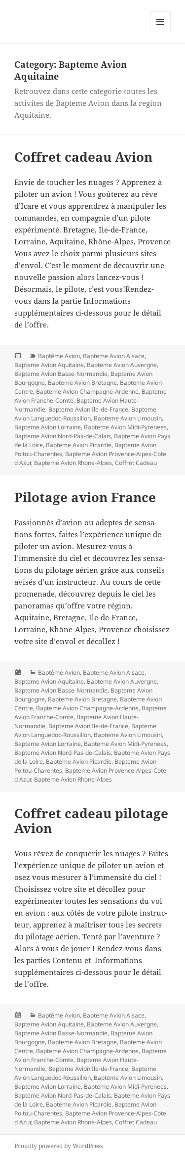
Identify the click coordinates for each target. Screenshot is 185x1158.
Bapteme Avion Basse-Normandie (61, 374)
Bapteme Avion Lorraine (47, 427)
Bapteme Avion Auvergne (122, 365)
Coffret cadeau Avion (83, 157)
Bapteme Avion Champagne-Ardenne (87, 391)
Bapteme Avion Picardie (78, 445)
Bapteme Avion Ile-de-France (88, 409)
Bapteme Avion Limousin (128, 418)
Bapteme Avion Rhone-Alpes (73, 463)
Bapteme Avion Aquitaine (49, 365)
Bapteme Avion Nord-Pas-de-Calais (62, 436)
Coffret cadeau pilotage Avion (91, 820)
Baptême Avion (59, 356)
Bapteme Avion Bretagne (82, 382)
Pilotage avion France (85, 497)
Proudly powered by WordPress (58, 1146)
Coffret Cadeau (136, 463)
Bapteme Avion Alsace (114, 356)
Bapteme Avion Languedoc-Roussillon (85, 413)
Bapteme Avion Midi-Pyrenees (125, 427)
